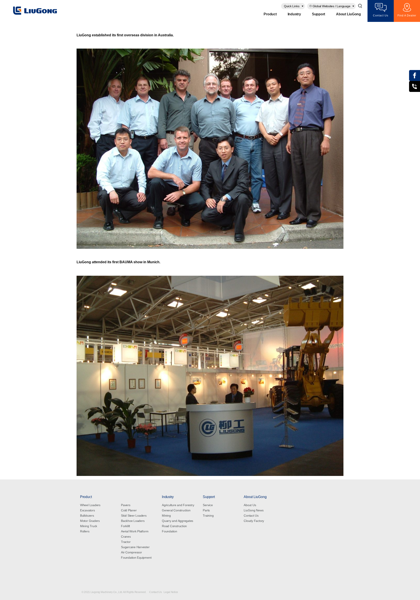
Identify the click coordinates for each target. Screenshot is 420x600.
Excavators (87, 510)
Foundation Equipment (136, 557)
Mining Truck (88, 526)
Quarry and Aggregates (177, 521)
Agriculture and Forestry (178, 505)
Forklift (125, 526)
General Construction (176, 510)
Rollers (84, 531)
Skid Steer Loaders (134, 515)
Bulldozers (87, 515)
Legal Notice (171, 592)
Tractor (125, 542)
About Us (250, 505)
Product (270, 14)
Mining (166, 515)
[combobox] (293, 6)
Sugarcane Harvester (135, 547)
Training (208, 515)
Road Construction (174, 526)
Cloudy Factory (254, 521)
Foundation (169, 531)
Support (318, 14)
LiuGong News (253, 510)
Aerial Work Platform (134, 531)
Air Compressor (131, 552)
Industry (294, 14)
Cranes (126, 536)
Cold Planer (128, 510)
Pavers (125, 505)
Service (208, 505)
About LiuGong (348, 14)
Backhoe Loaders (132, 521)
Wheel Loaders (90, 505)
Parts (206, 510)
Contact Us (251, 515)
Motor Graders (90, 521)
